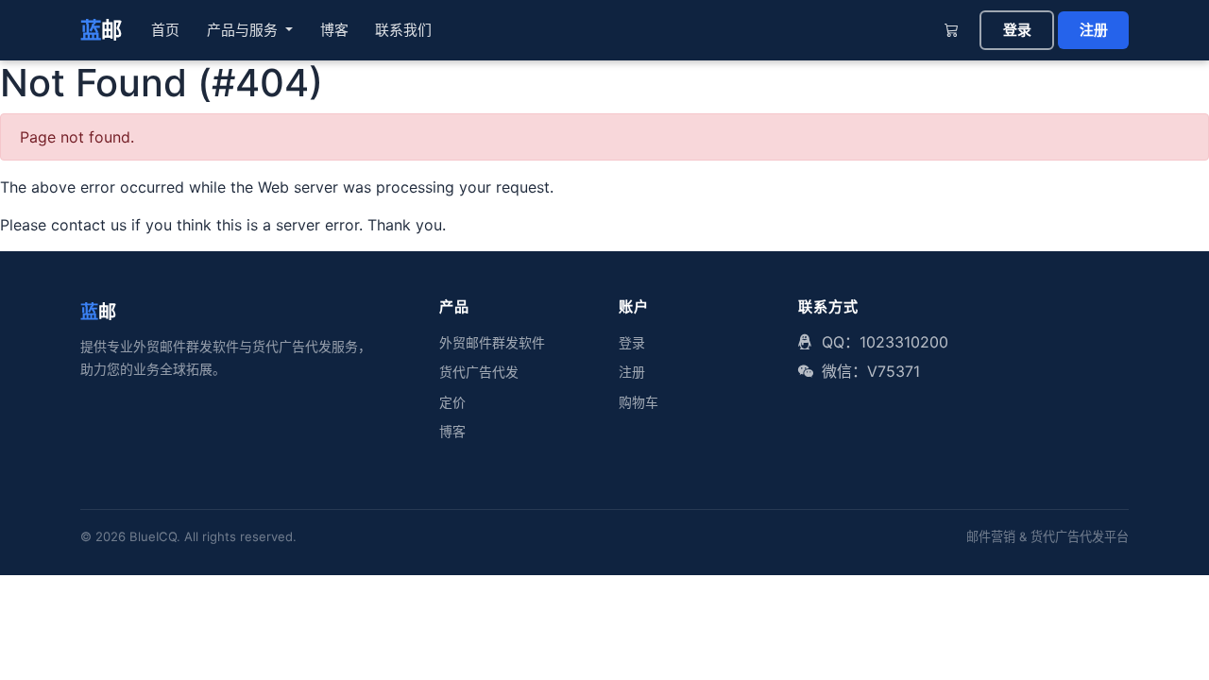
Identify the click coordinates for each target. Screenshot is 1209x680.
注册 (1094, 30)
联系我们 (403, 30)
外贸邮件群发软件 (492, 342)
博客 (334, 30)
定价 (452, 402)
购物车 (638, 402)
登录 (1017, 30)
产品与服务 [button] (244, 30)
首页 (165, 30)
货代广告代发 (479, 372)
